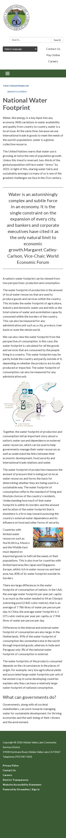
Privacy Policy (11, 765)
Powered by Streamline (16, 789)
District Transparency (15, 779)
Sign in (36, 789)
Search (57, 40)
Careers (53, 61)
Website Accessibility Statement (22, 784)
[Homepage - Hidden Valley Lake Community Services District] (33, 19)
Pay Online (53, 55)
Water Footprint (17, 91)
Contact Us (53, 48)
